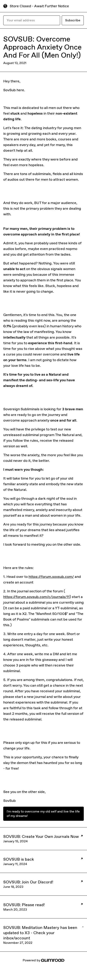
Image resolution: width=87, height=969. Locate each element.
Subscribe (72, 20)
